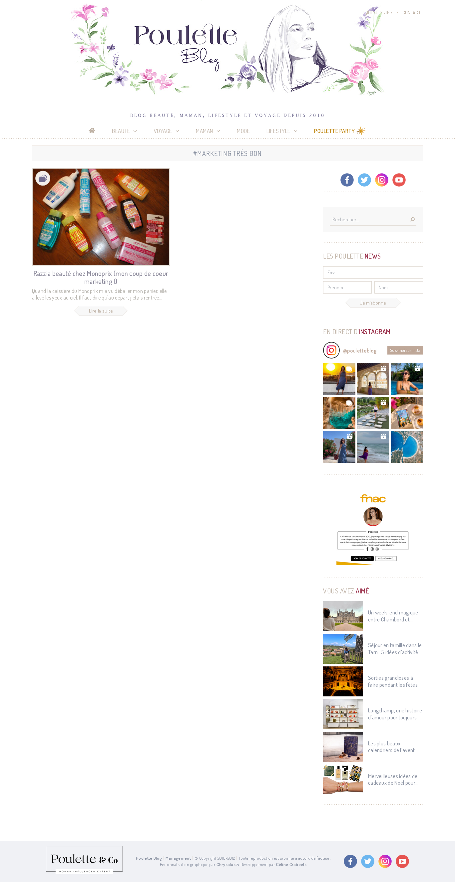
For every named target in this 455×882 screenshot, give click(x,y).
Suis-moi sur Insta (405, 350)
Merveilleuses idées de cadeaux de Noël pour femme (393, 779)
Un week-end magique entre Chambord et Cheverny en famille (393, 616)
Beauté (121, 130)
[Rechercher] (412, 219)
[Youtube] (399, 180)
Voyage (163, 130)
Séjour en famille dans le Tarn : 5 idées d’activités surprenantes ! (395, 648)
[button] (339, 379)
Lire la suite (101, 311)
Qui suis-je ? (378, 12)
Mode (243, 130)
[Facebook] (347, 180)
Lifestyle (278, 130)
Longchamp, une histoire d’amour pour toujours (395, 713)
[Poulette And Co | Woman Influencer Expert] (84, 872)
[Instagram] (381, 180)
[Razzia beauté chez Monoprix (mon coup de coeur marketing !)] (101, 217)
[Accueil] (92, 131)
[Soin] (42, 178)
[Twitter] (364, 180)
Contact (411, 12)
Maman (204, 130)
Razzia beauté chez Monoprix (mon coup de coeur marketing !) (101, 277)
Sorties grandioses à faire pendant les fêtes (393, 681)
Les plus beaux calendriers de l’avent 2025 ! (391, 747)
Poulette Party (334, 130)
